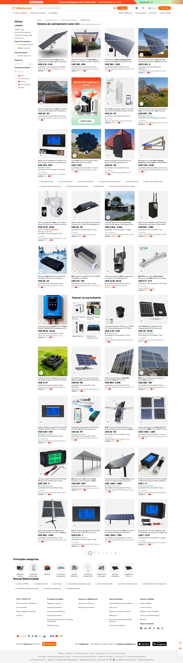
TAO (108, 653)
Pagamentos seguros (54, 603)
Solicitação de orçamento (86, 607)
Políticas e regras (52, 625)
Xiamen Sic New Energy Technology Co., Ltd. (52, 118)
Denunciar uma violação (117, 625)
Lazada (91, 653)
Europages (122, 653)
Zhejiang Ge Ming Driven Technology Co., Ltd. (86, 285)
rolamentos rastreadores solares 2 (110, 181)
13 (115, 553)
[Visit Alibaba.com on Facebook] (141, 628)
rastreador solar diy (132, 181)
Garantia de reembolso (54, 607)
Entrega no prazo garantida (56, 611)
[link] (180, 643)
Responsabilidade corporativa (26, 611)
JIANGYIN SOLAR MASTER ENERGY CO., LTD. (153, 169)
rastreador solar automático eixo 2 (51, 186)
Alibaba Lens (28, 644)
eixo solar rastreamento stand (128, 584)
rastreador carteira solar (86, 181)
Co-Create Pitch (21, 607)
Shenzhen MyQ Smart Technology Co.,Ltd (118, 121)
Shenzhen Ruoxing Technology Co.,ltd (150, 340)
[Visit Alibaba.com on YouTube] (158, 628)
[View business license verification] (111, 660)
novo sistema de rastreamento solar (28, 588)
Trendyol (114, 653)
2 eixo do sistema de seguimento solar (79, 584)
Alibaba (39, 20)
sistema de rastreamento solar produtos (122, 186)
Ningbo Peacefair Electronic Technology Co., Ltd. (53, 174)
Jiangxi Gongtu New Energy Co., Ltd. (50, 335)
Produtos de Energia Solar (68, 20)
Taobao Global (100, 653)
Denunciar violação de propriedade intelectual (120, 620)
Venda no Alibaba (145, 603)
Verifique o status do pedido (149, 611)
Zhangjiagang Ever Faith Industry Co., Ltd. (151, 71)
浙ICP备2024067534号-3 (145, 660)
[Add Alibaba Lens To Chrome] (49, 644)
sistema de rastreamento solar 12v (78, 186)
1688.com (70, 653)
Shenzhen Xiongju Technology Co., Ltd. (50, 285)
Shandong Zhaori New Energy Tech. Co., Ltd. (152, 122)
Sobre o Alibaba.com (23, 599)
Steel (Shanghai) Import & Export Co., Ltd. (51, 69)
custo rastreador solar (66, 181)
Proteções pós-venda (54, 615)
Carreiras (19, 615)
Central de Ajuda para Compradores (121, 603)
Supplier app (84, 644)
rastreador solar (99, 186)
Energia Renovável (51, 20)
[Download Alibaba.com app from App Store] (144, 644)
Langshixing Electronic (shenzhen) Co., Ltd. (52, 238)
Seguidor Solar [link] (85, 20)
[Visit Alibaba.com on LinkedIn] (145, 628)
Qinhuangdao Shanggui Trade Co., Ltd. (83, 169)
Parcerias (143, 619)
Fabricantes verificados (86, 603)
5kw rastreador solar (47, 181)
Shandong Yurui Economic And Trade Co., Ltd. (53, 387)
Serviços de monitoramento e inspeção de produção (60, 620)
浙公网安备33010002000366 (126, 660)
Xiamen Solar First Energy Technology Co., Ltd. (86, 389)
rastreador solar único (73, 588)
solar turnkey (58, 584)
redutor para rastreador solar (153, 181)
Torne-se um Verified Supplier (149, 615)
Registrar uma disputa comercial (119, 611)
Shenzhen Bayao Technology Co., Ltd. (83, 234)
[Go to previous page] (86, 553)
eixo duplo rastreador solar (53, 588)
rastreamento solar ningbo (105, 584)
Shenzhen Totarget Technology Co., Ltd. (118, 172)
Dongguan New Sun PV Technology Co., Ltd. (119, 69)
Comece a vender (146, 607)
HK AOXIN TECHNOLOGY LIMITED (116, 285)
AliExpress (61, 653)
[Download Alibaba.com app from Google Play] (159, 644)
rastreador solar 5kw (41, 584)
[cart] (143, 8)
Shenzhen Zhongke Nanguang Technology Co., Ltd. (119, 340)
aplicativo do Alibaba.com (126, 644)
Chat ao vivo (113, 607)
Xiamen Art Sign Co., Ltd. (146, 288)
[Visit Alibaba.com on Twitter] (149, 628)
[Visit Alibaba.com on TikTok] (162, 628)
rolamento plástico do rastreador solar (154, 584)
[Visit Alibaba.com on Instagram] (154, 628)
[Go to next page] (120, 553)
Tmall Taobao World (81, 653)
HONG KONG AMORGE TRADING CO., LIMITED (153, 234)
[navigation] (24, 287)
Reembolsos (113, 615)
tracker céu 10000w (23, 584)
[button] (115, 8)
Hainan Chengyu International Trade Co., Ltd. (119, 234)
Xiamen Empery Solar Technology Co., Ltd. (85, 69)
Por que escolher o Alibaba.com (26, 603)
